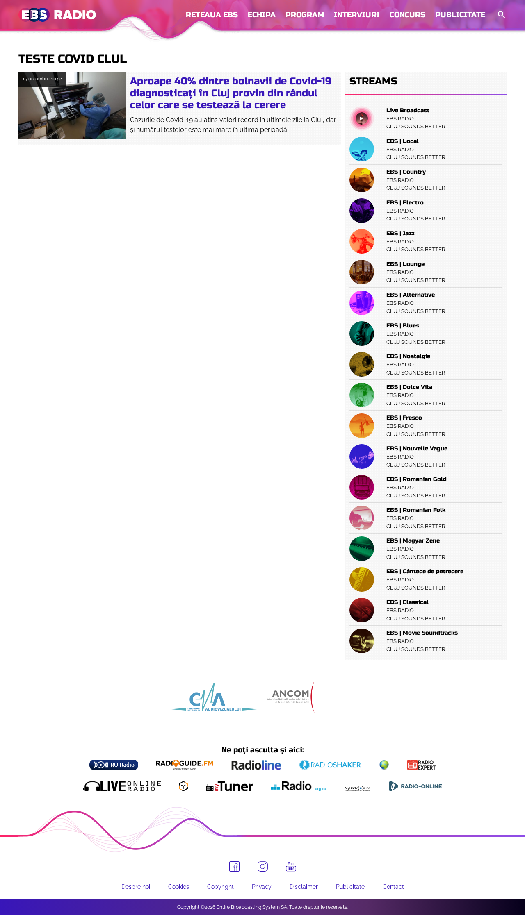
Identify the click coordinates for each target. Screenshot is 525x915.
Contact (393, 886)
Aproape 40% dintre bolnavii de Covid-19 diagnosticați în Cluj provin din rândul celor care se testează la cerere (230, 93)
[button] (501, 14)
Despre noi (135, 886)
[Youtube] (291, 867)
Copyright (220, 886)
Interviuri (357, 14)
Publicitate (460, 14)
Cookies (178, 886)
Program (304, 14)
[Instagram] (263, 866)
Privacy (262, 886)
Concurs (407, 14)
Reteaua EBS (212, 14)
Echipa (262, 14)
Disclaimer (304, 886)
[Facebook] (234, 866)
